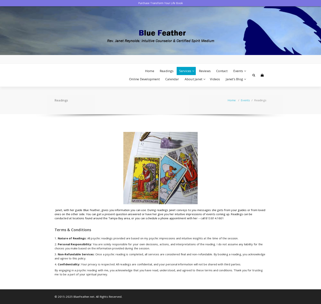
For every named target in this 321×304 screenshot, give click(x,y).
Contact (222, 71)
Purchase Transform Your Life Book (160, 3)
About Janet (193, 79)
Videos (215, 79)
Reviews (205, 71)
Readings (167, 71)
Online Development (144, 79)
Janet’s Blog (234, 79)
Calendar (172, 79)
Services (185, 71)
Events (238, 71)
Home (149, 71)
